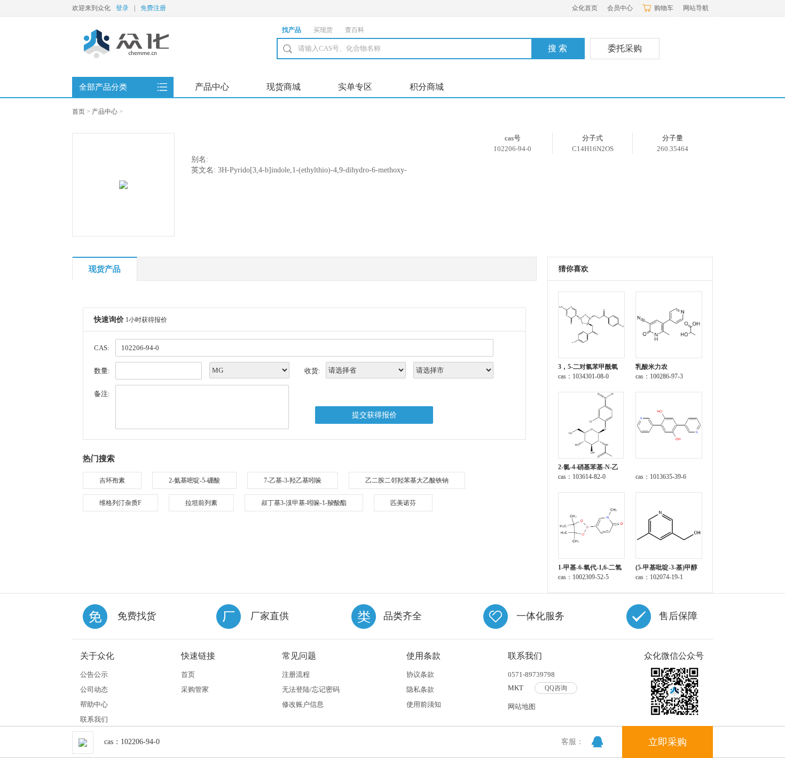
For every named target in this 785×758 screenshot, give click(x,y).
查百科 (354, 30)
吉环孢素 (112, 480)
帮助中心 (94, 704)
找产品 (291, 30)
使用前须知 (423, 704)
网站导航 (696, 8)
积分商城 (427, 86)
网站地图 (522, 706)
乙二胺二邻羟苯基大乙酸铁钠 (407, 480)
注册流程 (296, 674)
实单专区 (355, 86)
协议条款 (420, 674)
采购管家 (195, 689)
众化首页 (585, 8)
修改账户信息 (303, 704)
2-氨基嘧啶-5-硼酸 (194, 480)
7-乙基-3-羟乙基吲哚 (292, 480)
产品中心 (212, 86)
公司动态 (94, 689)
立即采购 (667, 742)
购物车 (663, 8)
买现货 (323, 30)
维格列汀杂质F (120, 503)
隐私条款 (420, 689)
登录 (122, 8)
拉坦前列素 (201, 503)
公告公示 (94, 674)
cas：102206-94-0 (132, 742)
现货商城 (283, 86)
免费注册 (153, 8)
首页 (78, 111)
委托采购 (625, 48)
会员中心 (620, 8)
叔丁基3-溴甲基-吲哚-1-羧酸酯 (304, 503)
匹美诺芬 (403, 503)
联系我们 (94, 719)
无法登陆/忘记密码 (311, 689)
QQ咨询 (556, 688)
